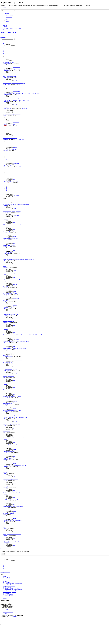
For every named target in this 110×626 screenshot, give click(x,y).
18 (6, 190)
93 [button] (3, 53)
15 (6, 187)
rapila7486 (15, 284)
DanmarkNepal (7, 404)
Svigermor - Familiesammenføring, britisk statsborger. (14, 327)
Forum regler (5, 107)
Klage (4, 527)
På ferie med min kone (7, 403)
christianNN (6, 226)
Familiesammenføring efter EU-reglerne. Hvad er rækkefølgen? (16, 341)
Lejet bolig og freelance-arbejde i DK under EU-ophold (14, 499)
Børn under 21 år (6, 431)
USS (5, 274)
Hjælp (4, 266)
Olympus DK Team (16, 616)
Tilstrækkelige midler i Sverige (9, 124)
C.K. (5, 425)
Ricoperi (6, 342)
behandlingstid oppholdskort (8, 376)
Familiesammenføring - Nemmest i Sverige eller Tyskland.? (15, 348)
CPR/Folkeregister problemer (9, 451)
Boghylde (6, 487)
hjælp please (5, 300)
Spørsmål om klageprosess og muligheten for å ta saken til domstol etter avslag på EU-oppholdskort (23, 334)
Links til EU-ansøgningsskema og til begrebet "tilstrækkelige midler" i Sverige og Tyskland (21, 93)
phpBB (6, 615)
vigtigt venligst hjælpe (7, 307)
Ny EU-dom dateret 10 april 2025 (10, 369)
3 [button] (3, 49)
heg (5, 260)
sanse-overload (7, 253)
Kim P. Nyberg (7, 63)
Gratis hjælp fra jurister (7, 165)
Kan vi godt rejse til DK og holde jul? (10, 286)
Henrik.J (6, 219)
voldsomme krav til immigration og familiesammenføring (14, 465)
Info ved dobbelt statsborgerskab (9, 76)
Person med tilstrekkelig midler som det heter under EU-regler (15, 417)
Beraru (5, 480)
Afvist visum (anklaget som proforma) (10, 272)
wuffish (5, 205)
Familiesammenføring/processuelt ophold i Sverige (13, 506)
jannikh (5, 507)
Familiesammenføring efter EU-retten (10, 238)
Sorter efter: (13, 551)
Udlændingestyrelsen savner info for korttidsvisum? (13, 486)
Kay (5, 281)
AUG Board (10, 34)
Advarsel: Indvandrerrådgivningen (10, 138)
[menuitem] (10, 15)
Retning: (23, 551)
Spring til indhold (4, 7)
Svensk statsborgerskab (7, 362)
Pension (4, 389)
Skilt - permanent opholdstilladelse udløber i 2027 (13, 224)
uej (4, 335)
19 (6, 191)
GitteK (5, 115)
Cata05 (5, 363)
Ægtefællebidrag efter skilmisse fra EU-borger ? (12, 410)
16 (6, 188)
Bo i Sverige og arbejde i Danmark (10, 513)
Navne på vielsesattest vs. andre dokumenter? (12, 444)
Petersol (5, 315)
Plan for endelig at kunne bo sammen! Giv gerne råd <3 (14, 437)
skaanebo (15, 135)
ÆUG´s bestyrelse (7, 108)
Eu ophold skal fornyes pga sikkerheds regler (12, 231)
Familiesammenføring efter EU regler (10, 314)
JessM (5, 246)
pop (5, 514)
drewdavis (6, 466)
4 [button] (3, 50)
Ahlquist (5, 267)
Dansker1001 (6, 542)
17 (6, 189)
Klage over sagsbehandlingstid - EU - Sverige (12, 114)
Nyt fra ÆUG (25, 108)
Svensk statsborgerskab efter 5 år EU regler (11, 492)
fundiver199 (6, 125)
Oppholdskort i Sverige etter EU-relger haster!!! (12, 520)
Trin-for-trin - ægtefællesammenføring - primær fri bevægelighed (16, 100)
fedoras (5, 535)
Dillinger (6, 139)
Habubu (5, 287)
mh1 (5, 166)
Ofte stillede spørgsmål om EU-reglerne (11, 181)
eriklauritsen (15, 122)
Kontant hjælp (6, 355)
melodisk (6, 232)
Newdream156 (7, 452)
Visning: (3, 551)
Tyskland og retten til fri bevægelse (10, 149)
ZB (6, 34)
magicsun (15, 147)
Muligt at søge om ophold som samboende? (11, 279)
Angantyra (6, 459)
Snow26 (5, 301)
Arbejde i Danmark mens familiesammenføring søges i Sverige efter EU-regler (19, 259)
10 (6, 159)
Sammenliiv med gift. (7, 218)
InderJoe (6, 329)
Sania (5, 473)
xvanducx (6, 150)
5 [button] (3, 51)
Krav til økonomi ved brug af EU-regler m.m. (12, 396)
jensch (5, 384)
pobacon (6, 500)
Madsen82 (6, 397)
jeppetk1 (6, 322)
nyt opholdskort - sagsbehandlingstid (10, 479)
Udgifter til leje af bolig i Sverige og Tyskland (12, 540)
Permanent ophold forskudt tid (9, 245)
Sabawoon (6, 349)
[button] (3, 43)
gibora (5, 239)
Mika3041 (6, 411)
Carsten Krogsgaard (8, 356)
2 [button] (3, 47)
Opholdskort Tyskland (7, 458)
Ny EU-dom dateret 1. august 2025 (10, 293)
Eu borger (5, 472)
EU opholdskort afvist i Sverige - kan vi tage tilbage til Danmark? (16, 204)
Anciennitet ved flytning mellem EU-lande (11, 424)
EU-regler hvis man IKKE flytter (9, 62)
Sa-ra (5, 390)
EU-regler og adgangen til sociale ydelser (11, 69)
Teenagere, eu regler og (7, 252)
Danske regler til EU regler (8, 321)
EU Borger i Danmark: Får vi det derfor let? (12, 534)
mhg (14, 179)
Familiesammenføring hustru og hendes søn (11, 211)
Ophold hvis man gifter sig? (8, 382)
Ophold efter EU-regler (8, 32)
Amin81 (5, 528)
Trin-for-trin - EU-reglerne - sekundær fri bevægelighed (14, 83)
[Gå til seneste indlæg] (19, 67)
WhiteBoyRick (7, 212)
